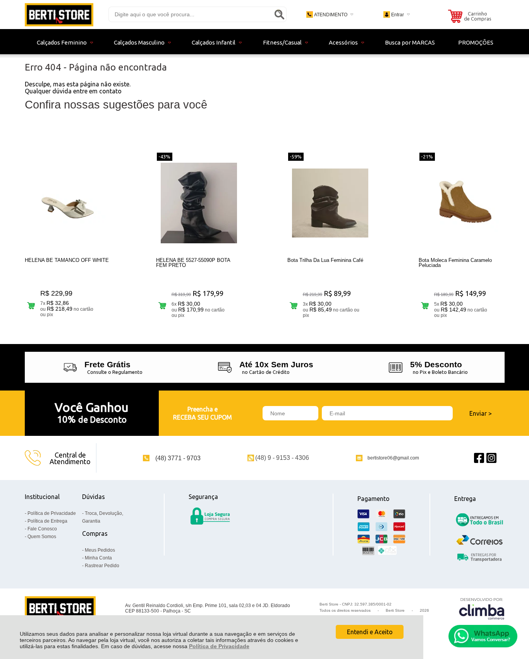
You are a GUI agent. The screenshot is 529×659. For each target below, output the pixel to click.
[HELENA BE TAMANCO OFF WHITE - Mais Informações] (68, 203)
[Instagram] (491, 458)
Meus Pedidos (100, 550)
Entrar (397, 14)
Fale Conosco (42, 529)
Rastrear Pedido (102, 565)
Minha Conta (98, 558)
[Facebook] (479, 458)
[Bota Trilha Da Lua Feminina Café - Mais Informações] (330, 203)
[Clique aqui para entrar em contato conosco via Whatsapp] (482, 636)
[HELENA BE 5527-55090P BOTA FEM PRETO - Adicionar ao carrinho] (162, 305)
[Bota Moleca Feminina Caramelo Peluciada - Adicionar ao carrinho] (425, 305)
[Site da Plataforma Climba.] (482, 608)
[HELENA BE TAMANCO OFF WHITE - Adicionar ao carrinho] (31, 305)
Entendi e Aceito (370, 631)
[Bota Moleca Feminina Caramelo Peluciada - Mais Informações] (461, 203)
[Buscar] (279, 14)
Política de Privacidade (219, 646)
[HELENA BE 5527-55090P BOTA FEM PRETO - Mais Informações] (199, 203)
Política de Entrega (47, 521)
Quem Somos (41, 536)
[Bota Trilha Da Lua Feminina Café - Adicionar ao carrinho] (293, 305)
